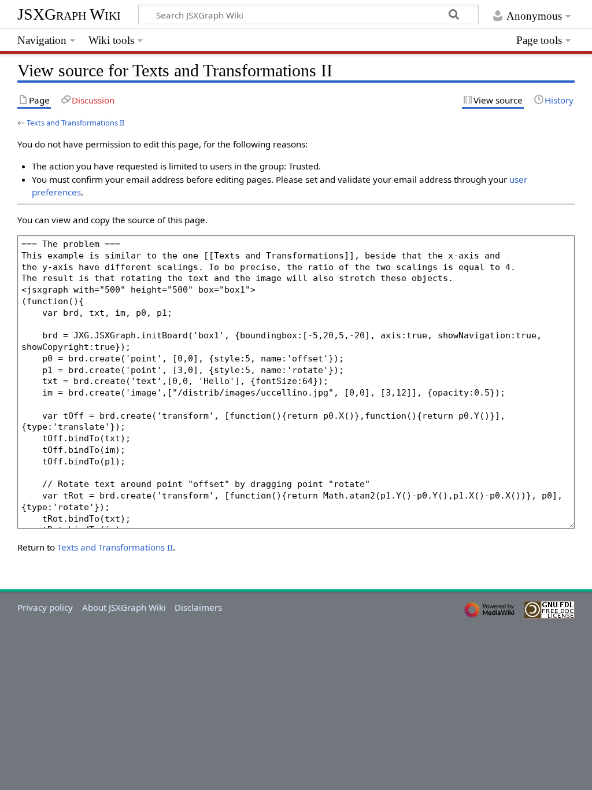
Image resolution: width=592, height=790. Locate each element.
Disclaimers (198, 607)
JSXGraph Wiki (69, 14)
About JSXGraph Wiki (124, 607)
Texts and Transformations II (75, 122)
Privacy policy (45, 607)
